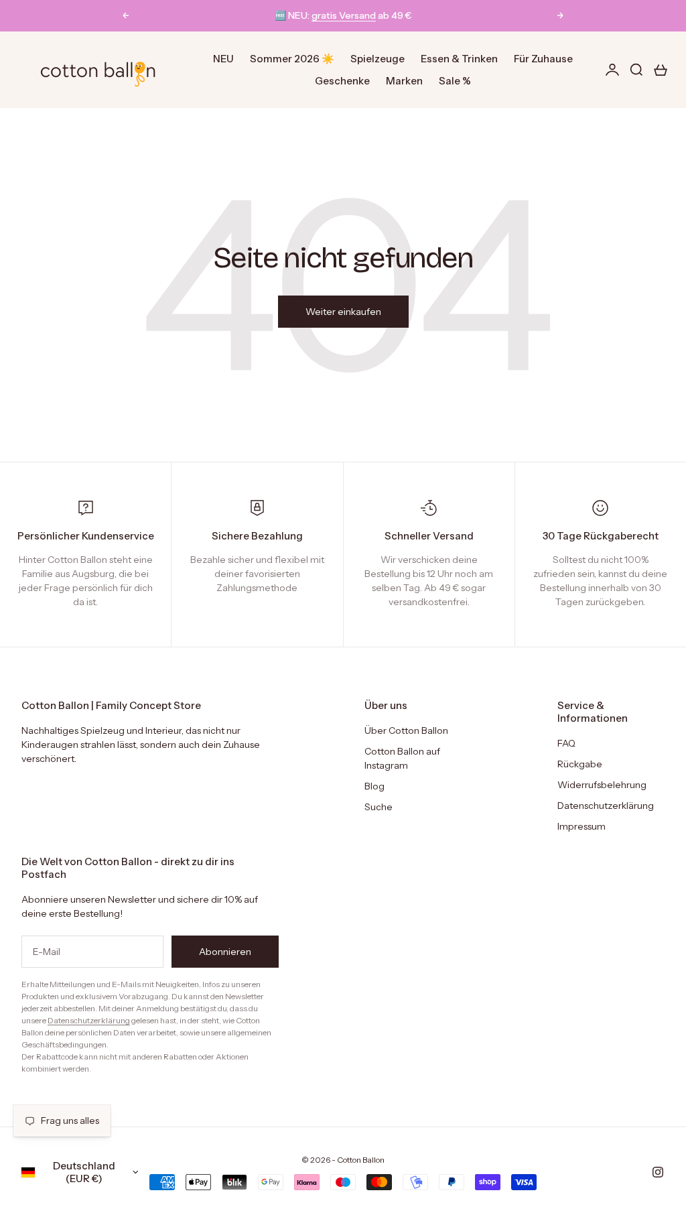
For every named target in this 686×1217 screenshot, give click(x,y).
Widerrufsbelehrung (601, 785)
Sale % (455, 80)
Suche (378, 807)
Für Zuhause (543, 58)
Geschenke (342, 80)
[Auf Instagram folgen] (658, 1172)
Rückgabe (579, 764)
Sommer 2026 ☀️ (292, 58)
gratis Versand (344, 15)
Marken (404, 80)
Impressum (581, 826)
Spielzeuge (377, 58)
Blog (374, 786)
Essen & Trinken (459, 58)
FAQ (566, 743)
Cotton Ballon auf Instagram (402, 758)
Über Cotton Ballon (406, 730)
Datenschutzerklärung (605, 805)
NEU (223, 58)
